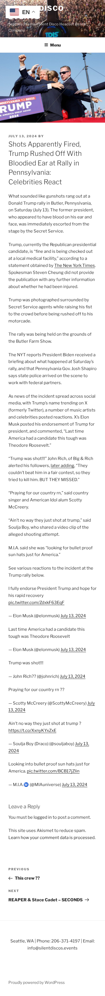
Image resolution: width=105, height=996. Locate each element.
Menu (55, 45)
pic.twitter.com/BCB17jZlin (53, 771)
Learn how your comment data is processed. (51, 837)
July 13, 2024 (73, 615)
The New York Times (74, 265)
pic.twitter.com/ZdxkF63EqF (36, 602)
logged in (43, 817)
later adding (62, 465)
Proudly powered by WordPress (36, 982)
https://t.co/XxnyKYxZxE (32, 730)
